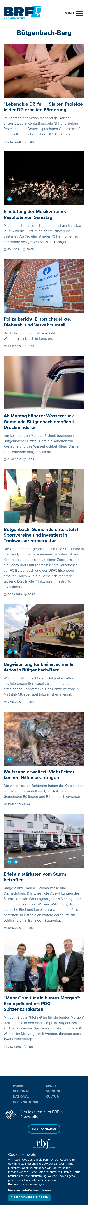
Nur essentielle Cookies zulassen (29, 1190)
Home (18, 1086)
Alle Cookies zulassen (29, 1197)
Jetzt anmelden (44, 1129)
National (21, 1096)
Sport (51, 1086)
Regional (21, 1091)
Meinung (54, 1091)
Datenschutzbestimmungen (26, 1184)
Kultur (52, 1096)
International (26, 1102)
